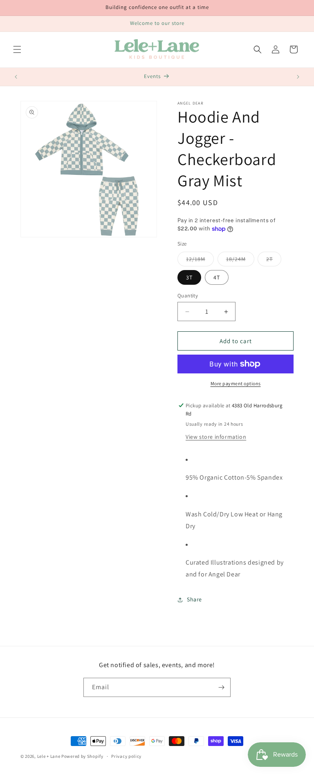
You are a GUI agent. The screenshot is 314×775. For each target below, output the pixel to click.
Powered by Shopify (82, 756)
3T (189, 277)
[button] (17, 49)
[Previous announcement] (16, 77)
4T (216, 277)
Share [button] (194, 599)
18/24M (240, 260)
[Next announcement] (298, 77)
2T (273, 260)
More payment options (236, 383)
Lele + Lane (49, 756)
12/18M (200, 260)
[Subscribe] (221, 687)
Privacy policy (126, 756)
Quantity (187, 295)
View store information (216, 436)
